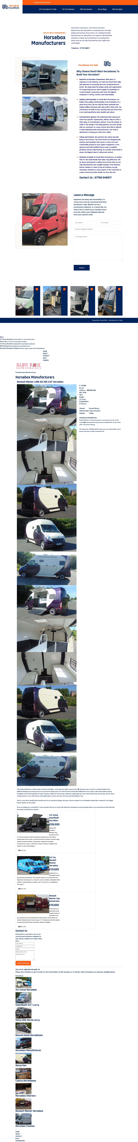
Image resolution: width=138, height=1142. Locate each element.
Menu (2, 337)
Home (17, 372)
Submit (81, 268)
